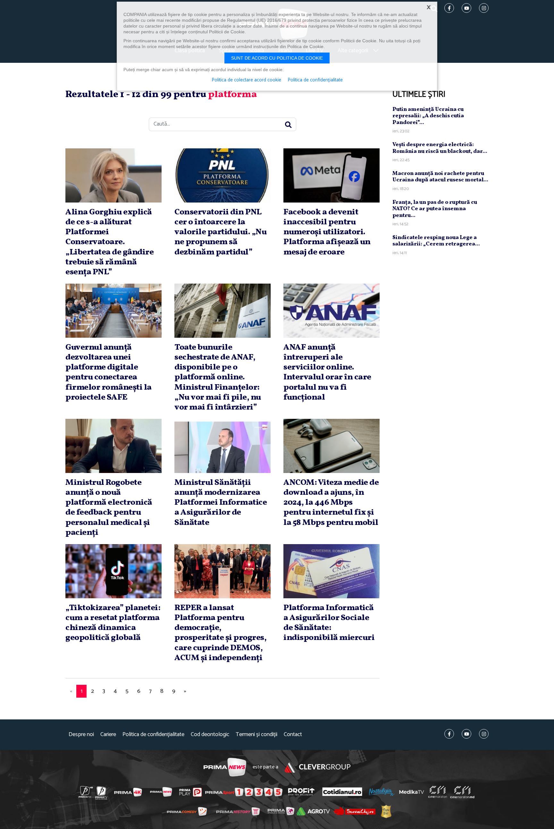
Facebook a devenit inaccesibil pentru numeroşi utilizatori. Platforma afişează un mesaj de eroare (327, 232)
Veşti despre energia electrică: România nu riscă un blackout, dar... (439, 148)
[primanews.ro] (161, 792)
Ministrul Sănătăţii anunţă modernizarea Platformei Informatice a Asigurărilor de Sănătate (220, 502)
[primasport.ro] (244, 792)
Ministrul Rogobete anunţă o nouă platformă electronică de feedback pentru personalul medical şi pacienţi (108, 507)
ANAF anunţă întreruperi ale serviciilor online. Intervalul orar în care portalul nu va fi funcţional (327, 372)
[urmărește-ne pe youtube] (466, 734)
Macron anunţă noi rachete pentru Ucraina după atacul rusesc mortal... (440, 177)
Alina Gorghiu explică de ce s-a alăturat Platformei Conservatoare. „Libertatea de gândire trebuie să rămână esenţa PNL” (109, 242)
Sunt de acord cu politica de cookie (277, 58)
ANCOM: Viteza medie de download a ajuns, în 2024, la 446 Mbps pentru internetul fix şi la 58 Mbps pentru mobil (331, 502)
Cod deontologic (210, 734)
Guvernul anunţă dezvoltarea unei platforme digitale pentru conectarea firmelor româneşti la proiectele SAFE (108, 372)
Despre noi (81, 734)
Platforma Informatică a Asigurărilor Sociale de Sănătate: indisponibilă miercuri (328, 623)
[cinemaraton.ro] (437, 792)
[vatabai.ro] (386, 811)
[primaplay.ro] (190, 792)
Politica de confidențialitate (153, 734)
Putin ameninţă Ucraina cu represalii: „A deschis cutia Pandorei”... (428, 116)
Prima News (225, 767)
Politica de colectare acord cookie (246, 80)
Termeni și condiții (256, 734)
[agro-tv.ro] (313, 811)
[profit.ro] (301, 792)
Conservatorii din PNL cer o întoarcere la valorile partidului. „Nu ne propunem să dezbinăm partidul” (220, 232)
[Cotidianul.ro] (342, 792)
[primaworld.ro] (281, 811)
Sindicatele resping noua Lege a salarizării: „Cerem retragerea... (436, 241)
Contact (293, 734)
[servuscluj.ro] (354, 811)
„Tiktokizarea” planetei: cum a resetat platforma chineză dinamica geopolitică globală (112, 623)
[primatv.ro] (85, 792)
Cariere (108, 734)
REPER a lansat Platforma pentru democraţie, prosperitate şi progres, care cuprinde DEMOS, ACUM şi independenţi (220, 633)
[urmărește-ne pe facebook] (449, 734)
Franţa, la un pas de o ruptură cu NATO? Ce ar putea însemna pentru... (434, 209)
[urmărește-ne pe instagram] (484, 734)
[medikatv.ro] (412, 792)
